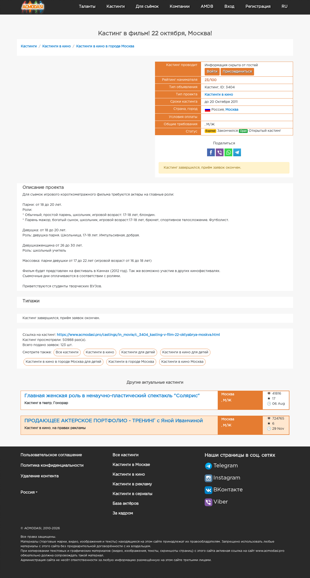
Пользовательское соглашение (51, 455)
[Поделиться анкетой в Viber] (220, 152)
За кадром (123, 513)
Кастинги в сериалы (132, 494)
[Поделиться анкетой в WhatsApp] (228, 152)
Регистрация (258, 6)
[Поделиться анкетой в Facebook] (211, 152)
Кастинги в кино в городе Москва (105, 46)
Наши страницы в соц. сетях (240, 455)
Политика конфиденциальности (52, 465)
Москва (231, 109)
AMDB (207, 6)
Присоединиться (237, 71)
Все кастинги (67, 352)
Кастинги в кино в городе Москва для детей (63, 361)
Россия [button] (28, 492)
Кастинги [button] (116, 6)
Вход (229, 6)
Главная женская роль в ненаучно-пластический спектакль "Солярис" (112, 396)
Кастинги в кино (56, 46)
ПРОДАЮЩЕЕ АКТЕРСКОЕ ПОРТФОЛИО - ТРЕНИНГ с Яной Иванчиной (113, 421)
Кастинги (29, 46)
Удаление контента (40, 476)
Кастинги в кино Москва (182, 361)
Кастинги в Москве (131, 465)
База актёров (126, 503)
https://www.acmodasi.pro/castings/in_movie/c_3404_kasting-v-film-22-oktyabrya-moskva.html (138, 334)
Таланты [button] (87, 6)
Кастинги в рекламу (132, 484)
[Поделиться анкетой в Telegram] (237, 152)
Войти (212, 71)
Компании (180, 6)
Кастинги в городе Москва (131, 361)
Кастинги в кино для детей (185, 352)
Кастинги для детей (138, 352)
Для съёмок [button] (147, 6)
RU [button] (284, 6)
